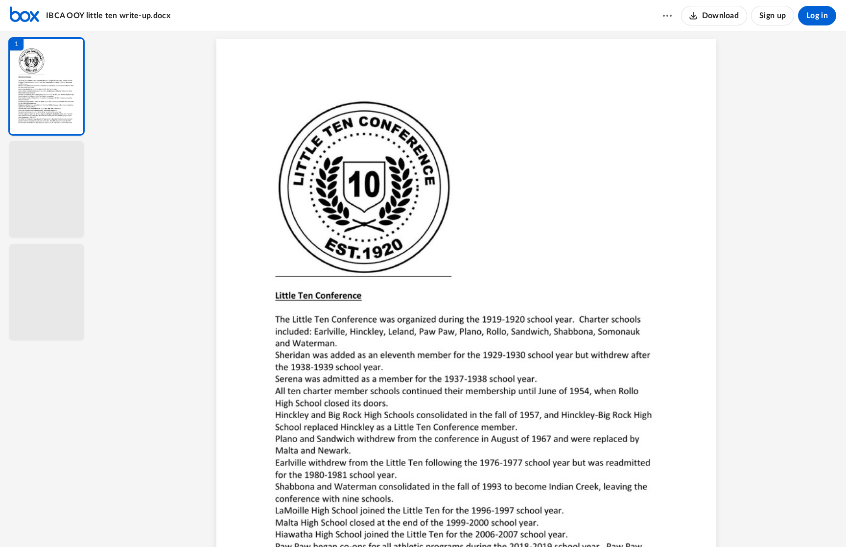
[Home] (24, 15)
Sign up (772, 16)
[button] (46, 86)
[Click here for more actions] (667, 15)
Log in (817, 16)
